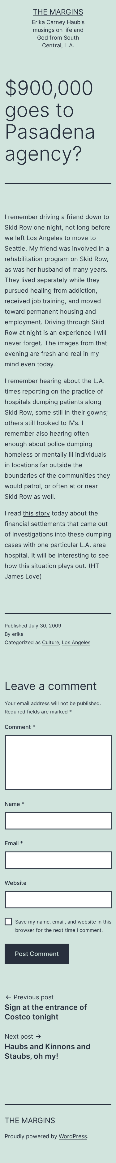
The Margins (58, 11)
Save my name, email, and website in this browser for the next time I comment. (63, 926)
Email (14, 843)
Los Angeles (76, 642)
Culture (50, 642)
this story (36, 513)
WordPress (73, 1136)
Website (16, 883)
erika (18, 634)
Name (14, 804)
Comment (20, 727)
